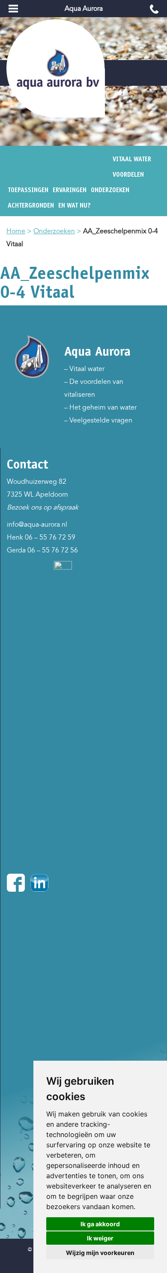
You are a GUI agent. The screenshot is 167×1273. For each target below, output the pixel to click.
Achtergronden (31, 205)
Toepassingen (28, 190)
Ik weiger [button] (100, 1238)
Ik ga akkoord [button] (100, 1224)
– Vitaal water (84, 369)
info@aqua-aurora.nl (37, 524)
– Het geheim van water (100, 407)
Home (15, 231)
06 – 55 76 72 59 (50, 537)
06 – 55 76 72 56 (52, 550)
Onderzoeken (110, 190)
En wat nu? (74, 205)
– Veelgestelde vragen (98, 420)
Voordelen (128, 174)
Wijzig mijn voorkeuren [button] (100, 1252)
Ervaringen (69, 190)
